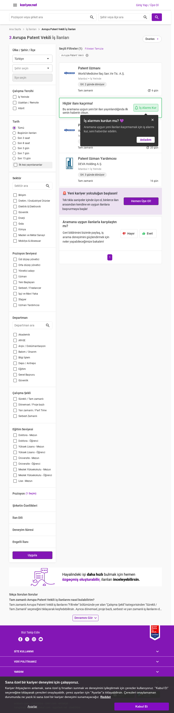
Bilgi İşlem (24, 357)
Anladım (145, 139)
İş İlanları (31, 29)
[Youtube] (41, 639)
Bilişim (22, 195)
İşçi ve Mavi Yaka (28, 293)
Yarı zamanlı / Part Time (32, 410)
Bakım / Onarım (27, 351)
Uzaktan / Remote (28, 102)
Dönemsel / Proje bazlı (31, 404)
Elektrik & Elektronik (29, 206)
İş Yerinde (23, 96)
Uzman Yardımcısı (28, 305)
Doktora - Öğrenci (28, 440)
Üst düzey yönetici (28, 259)
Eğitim (22, 369)
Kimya (22, 229)
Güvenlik (23, 212)
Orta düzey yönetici (29, 265)
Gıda (21, 223)
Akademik (24, 334)
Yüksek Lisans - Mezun (31, 446)
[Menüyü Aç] (15, 5)
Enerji (21, 218)
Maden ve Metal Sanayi (31, 235)
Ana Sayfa (15, 29)
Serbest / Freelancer (29, 288)
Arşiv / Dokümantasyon (32, 346)
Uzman (22, 276)
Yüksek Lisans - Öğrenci (31, 452)
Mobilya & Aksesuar (29, 240)
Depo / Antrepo (27, 363)
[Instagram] (34, 639)
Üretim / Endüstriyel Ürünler (34, 200)
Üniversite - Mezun (28, 458)
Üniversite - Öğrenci (29, 463)
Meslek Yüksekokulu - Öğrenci (35, 475)
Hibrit (21, 108)
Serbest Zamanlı (27, 416)
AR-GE (21, 340)
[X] (27, 639)
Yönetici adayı (26, 270)
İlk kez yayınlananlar (30, 164)
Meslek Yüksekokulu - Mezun (34, 469)
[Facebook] (20, 639)
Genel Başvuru (26, 374)
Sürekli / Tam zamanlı (31, 398)
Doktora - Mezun (27, 435)
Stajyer (22, 299)
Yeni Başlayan (26, 282)
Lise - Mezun (25, 481)
